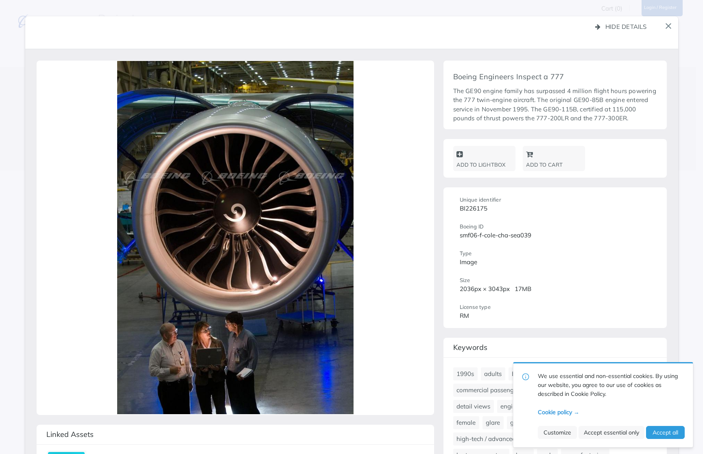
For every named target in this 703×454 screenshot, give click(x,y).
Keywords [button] (470, 347)
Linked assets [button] (70, 434)
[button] (668, 26)
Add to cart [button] (544, 164)
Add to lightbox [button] (481, 164)
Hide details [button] (626, 26)
